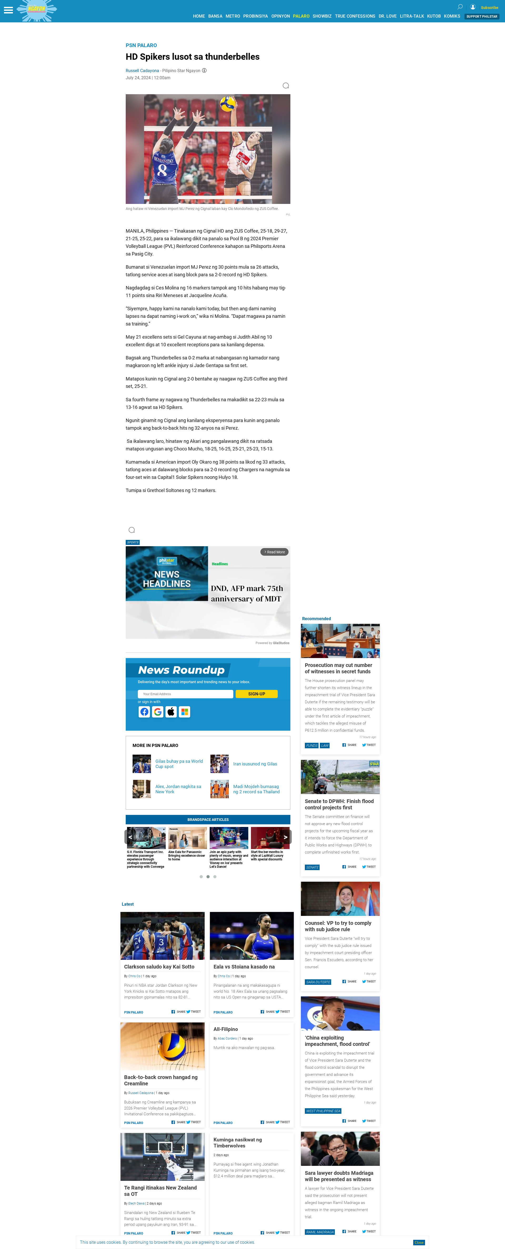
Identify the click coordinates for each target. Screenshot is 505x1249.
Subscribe (489, 8)
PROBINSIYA (255, 16)
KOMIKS (452, 16)
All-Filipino (226, 1029)
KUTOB (434, 16)
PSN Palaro (141, 45)
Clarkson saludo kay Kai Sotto (159, 967)
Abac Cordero (227, 1038)
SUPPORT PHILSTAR (482, 16)
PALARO (301, 16)
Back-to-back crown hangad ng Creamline (161, 1080)
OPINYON (280, 16)
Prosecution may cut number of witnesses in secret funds (338, 668)
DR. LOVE (388, 16)
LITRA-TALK (412, 16)
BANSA (215, 16)
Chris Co (134, 976)
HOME (199, 16)
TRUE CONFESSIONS (355, 16)
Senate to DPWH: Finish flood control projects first (339, 804)
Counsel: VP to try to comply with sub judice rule (338, 926)
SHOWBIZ (322, 16)
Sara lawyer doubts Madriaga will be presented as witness (339, 1176)
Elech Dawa (136, 1203)
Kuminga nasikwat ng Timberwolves (238, 1143)
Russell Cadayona (142, 70)
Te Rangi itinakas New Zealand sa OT (160, 1191)
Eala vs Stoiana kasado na (244, 967)
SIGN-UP (256, 693)
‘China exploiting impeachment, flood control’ (337, 1041)
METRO (233, 16)
